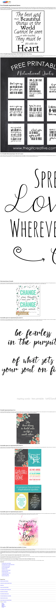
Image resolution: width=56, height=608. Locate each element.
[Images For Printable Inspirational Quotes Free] (28, 365)
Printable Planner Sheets (5, 571)
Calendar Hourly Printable (5, 574)
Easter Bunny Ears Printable (4, 591)
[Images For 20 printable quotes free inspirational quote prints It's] (28, 300)
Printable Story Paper (4, 568)
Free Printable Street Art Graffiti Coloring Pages (8, 564)
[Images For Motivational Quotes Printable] (28, 218)
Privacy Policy (4, 606)
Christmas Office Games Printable (6, 563)
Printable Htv (2, 585)
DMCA (3, 605)
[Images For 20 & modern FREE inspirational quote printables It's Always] (28, 530)
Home (3, 603)
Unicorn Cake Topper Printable (4, 587)
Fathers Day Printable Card (5, 575)
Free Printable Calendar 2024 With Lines (5, 589)
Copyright (3, 604)
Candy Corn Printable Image (5, 567)
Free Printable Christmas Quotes (4, 593)
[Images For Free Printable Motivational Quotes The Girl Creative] (28, 104)
